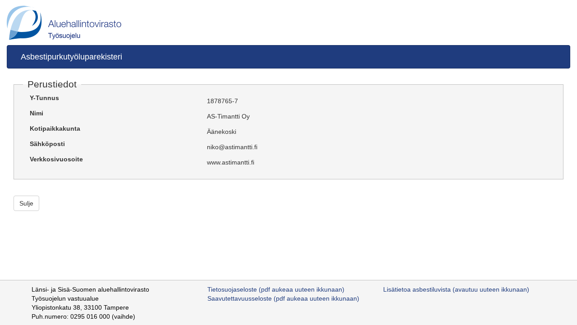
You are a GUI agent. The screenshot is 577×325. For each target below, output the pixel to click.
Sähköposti (47, 143)
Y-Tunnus (44, 97)
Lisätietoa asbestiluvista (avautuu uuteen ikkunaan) (456, 289)
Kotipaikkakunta (55, 128)
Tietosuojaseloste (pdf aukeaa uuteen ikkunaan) (275, 289)
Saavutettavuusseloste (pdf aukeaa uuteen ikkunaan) (283, 298)
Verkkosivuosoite (56, 159)
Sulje (26, 203)
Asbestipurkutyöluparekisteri (71, 56)
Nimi (36, 113)
